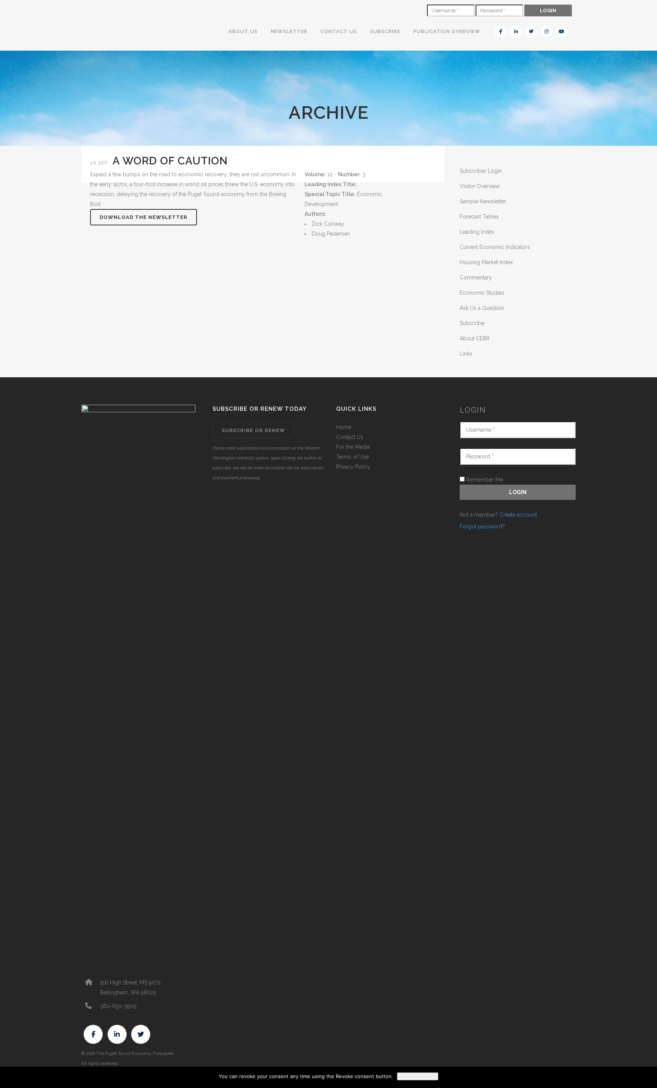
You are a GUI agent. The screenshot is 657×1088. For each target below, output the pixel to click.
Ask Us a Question (482, 308)
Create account (518, 515)
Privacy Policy (353, 467)
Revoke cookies (417, 1076)
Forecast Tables (479, 217)
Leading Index (477, 232)
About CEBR (475, 338)
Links (466, 354)
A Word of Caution (170, 161)
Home (343, 427)
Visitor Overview (480, 186)
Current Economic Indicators (495, 247)
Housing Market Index (486, 262)
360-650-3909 (118, 1006)
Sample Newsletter (483, 201)
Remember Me (484, 480)
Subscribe (472, 323)
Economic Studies (482, 293)
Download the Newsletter (143, 217)
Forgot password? (482, 526)
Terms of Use (352, 457)
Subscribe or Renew (253, 430)
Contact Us (349, 437)
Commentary (476, 277)
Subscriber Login (481, 171)
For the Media (353, 447)
